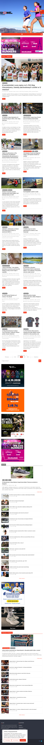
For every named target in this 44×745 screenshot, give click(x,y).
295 (18, 357)
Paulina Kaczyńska (10, 236)
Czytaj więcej (39, 491)
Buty (33, 151)
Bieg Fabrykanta (11, 123)
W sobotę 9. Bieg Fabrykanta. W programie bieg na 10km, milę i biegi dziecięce (11, 119)
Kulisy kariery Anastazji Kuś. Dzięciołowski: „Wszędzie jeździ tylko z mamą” (21, 650)
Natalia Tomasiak (12, 197)
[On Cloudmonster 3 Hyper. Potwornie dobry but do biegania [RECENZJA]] (5, 518)
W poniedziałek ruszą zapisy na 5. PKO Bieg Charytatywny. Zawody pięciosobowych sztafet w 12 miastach (21, 87)
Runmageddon (25, 196)
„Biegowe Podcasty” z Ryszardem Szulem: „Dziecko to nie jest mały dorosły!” (21, 703)
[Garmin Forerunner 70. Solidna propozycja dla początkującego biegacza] (5, 524)
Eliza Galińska (38, 233)
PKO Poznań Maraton (9, 299)
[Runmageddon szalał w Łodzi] (33, 178)
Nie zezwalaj (15, 740)
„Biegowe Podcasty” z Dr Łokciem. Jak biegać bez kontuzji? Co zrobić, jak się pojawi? (23, 709)
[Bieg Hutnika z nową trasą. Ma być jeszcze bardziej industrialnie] (33, 103)
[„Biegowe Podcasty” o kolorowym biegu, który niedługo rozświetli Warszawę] (5, 660)
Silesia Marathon (30, 301)
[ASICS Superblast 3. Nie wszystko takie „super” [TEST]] (5, 560)
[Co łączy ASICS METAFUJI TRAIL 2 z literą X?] (5, 542)
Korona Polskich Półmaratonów (13, 160)
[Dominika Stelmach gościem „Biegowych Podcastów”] (5, 678)
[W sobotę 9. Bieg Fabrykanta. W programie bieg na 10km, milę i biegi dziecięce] (11, 103)
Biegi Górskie (5, 190)
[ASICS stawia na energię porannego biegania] (5, 500)
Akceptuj (23, 740)
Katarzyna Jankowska (6, 234)
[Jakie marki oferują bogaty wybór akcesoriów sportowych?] (5, 512)
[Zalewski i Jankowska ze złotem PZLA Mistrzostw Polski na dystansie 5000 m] (11, 215)
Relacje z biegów (37, 194)
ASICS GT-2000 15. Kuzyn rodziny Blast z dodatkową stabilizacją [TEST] (20, 506)
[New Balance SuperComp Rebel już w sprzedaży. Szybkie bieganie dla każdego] (5, 494)
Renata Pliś (4, 237)
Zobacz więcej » (22, 578)
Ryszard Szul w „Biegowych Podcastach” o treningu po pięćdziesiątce (20, 667)
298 (28, 357)
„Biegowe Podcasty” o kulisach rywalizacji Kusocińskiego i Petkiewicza (20, 691)
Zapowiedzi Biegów (35, 91)
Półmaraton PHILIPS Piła (6, 162)
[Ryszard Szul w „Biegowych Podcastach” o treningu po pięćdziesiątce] (5, 666)
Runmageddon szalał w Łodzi (30, 191)
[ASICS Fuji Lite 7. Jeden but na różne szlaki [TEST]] (5, 548)
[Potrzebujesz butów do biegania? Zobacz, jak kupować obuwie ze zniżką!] (33, 139)
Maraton (4, 299)
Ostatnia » (36, 357)
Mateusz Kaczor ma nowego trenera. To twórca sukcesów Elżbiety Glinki (21, 685)
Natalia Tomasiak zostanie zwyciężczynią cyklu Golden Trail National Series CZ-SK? (10, 193)
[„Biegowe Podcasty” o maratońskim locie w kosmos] (5, 696)
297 (24, 357)
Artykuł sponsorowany (27, 151)
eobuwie (27, 159)
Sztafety (30, 91)
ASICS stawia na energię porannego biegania (16, 500)
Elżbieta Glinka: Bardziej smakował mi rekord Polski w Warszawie (19, 673)
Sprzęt (36, 151)
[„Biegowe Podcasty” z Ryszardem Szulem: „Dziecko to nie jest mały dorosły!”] (5, 702)
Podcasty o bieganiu (7, 632)
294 (15, 357)
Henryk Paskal (5, 160)
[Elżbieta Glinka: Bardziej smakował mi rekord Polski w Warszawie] (5, 672)
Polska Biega (5, 83)
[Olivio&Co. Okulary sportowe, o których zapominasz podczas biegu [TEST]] (5, 572)
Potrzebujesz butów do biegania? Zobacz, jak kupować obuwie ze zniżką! (31, 154)
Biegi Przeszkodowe (27, 115)
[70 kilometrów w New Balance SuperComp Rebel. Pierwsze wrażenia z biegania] (22, 467)
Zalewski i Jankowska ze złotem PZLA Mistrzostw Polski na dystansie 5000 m (10, 230)
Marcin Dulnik (12, 485)
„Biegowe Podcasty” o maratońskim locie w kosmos (17, 697)
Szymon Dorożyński (9, 237)
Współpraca (21, 727)
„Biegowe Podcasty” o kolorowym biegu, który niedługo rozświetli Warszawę (21, 661)
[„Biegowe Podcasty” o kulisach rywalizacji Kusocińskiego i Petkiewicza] (5, 690)
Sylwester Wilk (4, 276)
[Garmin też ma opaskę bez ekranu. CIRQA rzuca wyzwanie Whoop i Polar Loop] (5, 536)
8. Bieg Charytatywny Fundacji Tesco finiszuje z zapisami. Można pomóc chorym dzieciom (10, 332)
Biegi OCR (30, 121)
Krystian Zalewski (13, 234)
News (6, 480)
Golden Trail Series (6, 197)
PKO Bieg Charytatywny (24, 91)
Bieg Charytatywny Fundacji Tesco (13, 336)
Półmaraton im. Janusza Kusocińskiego (29, 234)
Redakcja (11, 91)
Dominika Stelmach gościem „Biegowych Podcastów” (17, 679)
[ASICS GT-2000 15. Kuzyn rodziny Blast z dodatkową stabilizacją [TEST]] (5, 506)
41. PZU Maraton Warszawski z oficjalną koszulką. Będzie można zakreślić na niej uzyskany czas (31, 332)
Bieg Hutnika (26, 121)
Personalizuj (7, 740)
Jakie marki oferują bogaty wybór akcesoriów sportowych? (19, 512)
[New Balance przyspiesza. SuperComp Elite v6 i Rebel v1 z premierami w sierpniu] (5, 530)
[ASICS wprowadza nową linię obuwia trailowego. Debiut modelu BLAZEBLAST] (5, 554)
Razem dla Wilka (16, 275)
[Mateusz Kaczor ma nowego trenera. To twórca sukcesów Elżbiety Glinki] (5, 684)
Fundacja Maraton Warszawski (29, 336)
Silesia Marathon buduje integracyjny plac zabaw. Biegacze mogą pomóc (32, 297)
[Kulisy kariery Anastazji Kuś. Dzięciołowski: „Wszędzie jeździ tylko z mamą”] (22, 635)
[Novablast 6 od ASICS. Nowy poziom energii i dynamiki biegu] (5, 566)
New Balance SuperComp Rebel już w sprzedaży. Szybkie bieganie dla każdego (22, 494)
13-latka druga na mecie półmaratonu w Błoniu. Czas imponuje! (30, 230)
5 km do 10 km (5, 123)
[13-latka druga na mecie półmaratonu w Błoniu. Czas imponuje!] (33, 215)
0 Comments (17, 91)
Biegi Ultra (10, 190)
